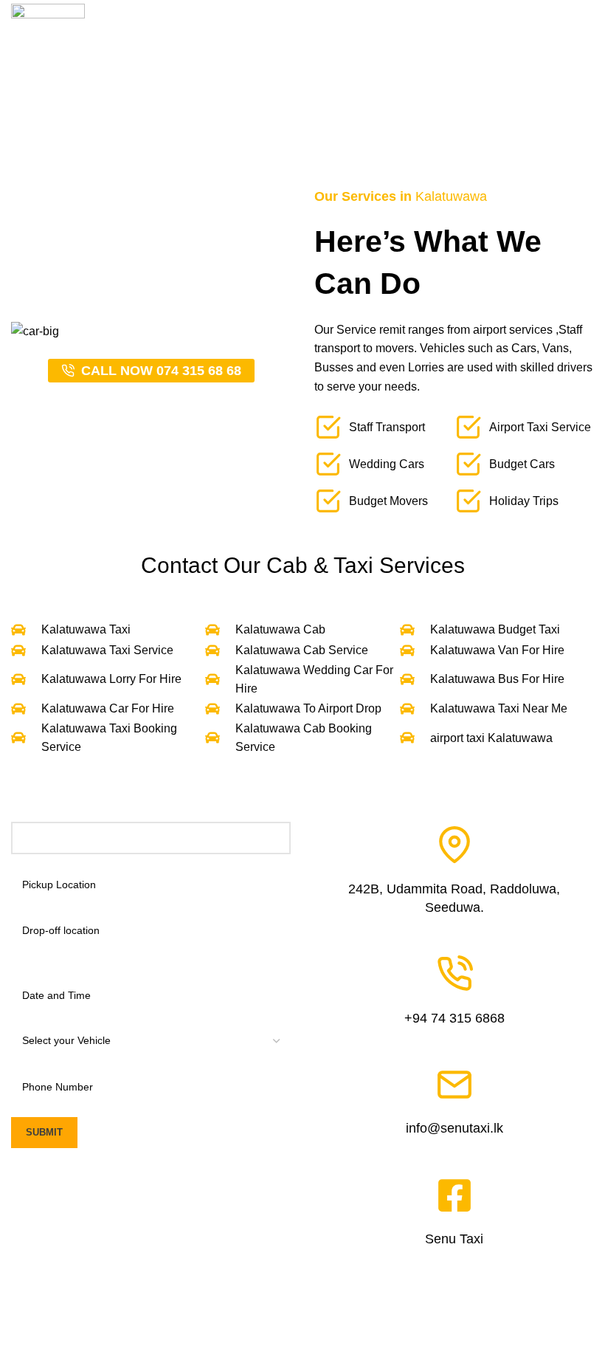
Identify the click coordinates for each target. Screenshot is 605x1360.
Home (212, 120)
